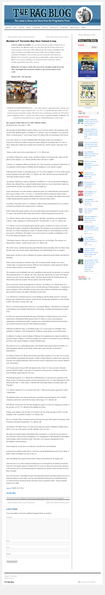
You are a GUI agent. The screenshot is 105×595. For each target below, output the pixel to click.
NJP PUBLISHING (64, 27)
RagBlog (23, 498)
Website (8, 554)
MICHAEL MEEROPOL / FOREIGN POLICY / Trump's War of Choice (90, 218)
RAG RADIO (21, 27)
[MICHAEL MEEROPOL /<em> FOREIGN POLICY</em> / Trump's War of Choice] (80, 218)
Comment (9, 517)
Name (8, 541)
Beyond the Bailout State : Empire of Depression (20, 37)
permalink (60, 498)
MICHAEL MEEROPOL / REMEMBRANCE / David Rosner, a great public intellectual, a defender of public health (91, 132)
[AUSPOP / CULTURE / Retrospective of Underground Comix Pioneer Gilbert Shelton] (80, 163)
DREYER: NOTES (54, 27)
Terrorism (38, 498)
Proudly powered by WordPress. (88, 582)
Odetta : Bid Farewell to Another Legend (58, 37)
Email (8, 547)
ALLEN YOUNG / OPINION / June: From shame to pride (90, 174)
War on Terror (45, 498)
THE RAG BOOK (36, 27)
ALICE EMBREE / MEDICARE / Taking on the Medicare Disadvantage (91, 153)
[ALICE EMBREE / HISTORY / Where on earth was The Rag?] (80, 201)
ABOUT (15, 27)
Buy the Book (88, 78)
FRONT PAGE (8, 27)
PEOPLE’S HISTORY (74, 27)
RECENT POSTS (83, 117)
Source (8, 488)
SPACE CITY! (45, 27)
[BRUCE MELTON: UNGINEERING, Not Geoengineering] (80, 184)
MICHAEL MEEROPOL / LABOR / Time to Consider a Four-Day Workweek (91, 121)
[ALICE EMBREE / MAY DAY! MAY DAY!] (80, 193)
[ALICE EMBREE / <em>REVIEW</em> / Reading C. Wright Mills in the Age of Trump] (80, 239)
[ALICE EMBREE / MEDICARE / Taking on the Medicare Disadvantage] (80, 153)
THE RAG (28, 27)
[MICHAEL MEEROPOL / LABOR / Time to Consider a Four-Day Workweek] (80, 121)
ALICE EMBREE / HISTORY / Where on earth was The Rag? (91, 201)
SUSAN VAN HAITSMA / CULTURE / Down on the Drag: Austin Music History (91, 144)
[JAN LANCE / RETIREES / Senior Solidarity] (80, 210)
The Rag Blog (9, 582)
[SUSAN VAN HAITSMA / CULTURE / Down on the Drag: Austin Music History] (80, 144)
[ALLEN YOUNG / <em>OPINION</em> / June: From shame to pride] (80, 174)
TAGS (80, 111)
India (34, 498)
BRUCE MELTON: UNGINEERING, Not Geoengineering (89, 184)
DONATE (83, 27)
